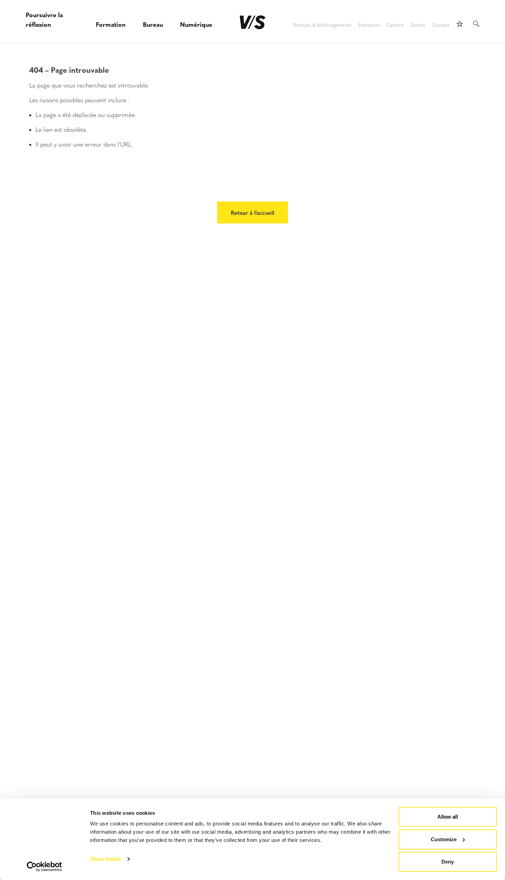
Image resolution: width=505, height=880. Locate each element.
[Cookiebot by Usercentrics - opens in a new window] (44, 866)
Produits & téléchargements (322, 25)
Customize (444, 839)
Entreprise (369, 25)
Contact (441, 25)
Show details (105, 859)
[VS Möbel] (253, 22)
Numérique (196, 24)
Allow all (447, 817)
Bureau (153, 24)
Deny (447, 862)
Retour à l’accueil (252, 212)
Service (418, 25)
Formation (111, 24)
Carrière (395, 25)
